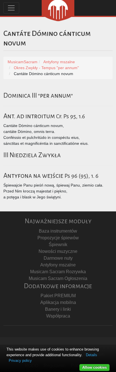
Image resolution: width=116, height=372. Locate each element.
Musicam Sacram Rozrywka (58, 271)
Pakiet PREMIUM (58, 295)
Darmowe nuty (58, 258)
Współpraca (58, 316)
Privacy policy (20, 360)
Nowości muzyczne (58, 251)
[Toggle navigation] (11, 8)
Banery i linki (58, 309)
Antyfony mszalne (58, 264)
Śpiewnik (58, 244)
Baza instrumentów (58, 231)
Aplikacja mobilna (58, 302)
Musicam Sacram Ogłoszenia (58, 278)
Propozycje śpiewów (58, 237)
